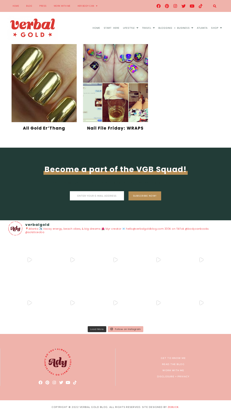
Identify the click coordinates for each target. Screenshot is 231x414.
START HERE (111, 28)
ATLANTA (202, 28)
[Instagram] (175, 6)
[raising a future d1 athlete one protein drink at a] (72, 302)
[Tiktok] (200, 6)
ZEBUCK (173, 407)
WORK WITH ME (62, 5)
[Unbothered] (29, 302)
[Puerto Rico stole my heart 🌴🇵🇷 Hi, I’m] (158, 259)
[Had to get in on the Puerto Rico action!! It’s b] (115, 259)
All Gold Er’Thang (44, 128)
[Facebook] (158, 6)
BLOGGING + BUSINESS (174, 28)
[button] (214, 6)
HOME (16, 5)
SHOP (214, 28)
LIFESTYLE (129, 28)
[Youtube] (192, 6)
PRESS (43, 5)
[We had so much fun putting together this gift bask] (201, 259)
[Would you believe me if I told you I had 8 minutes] (158, 302)
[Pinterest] (167, 6)
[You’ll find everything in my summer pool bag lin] (72, 259)
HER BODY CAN (86, 5)
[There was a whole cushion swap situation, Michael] (29, 259)
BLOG (29, 5)
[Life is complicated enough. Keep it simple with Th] (201, 302)
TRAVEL (146, 28)
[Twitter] (184, 6)
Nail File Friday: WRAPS (115, 128)
